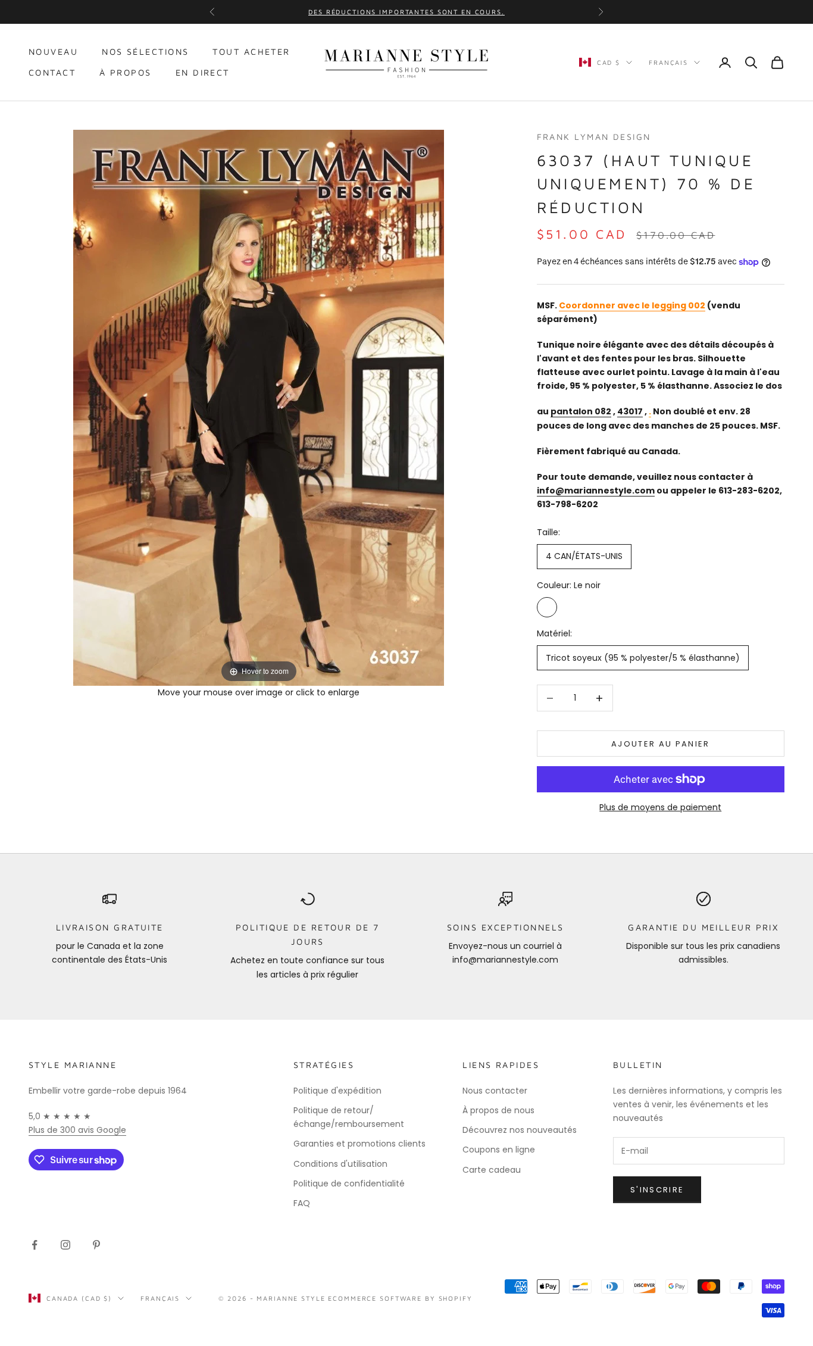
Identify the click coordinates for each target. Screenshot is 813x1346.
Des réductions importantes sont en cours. (406, 11)
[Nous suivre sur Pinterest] (96, 1245)
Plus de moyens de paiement (660, 807)
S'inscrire (657, 1189)
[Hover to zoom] (258, 407)
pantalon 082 (581, 411)
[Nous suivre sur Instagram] (65, 1245)
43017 (630, 411)
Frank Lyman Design (594, 137)
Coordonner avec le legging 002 (632, 305)
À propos (125, 72)
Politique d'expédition (337, 1091)
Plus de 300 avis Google (77, 1130)
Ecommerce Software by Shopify (400, 1298)
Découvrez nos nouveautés (519, 1130)
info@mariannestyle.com (596, 490)
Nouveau (53, 51)
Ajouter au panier (660, 743)
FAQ (301, 1203)
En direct (203, 72)
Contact (52, 72)
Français (668, 62)
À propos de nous (498, 1110)
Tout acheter (251, 51)
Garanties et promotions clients (359, 1144)
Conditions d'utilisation (340, 1164)
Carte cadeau (491, 1170)
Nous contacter (494, 1091)
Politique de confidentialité (349, 1183)
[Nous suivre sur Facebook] (34, 1245)
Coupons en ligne (498, 1150)
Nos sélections (145, 51)
